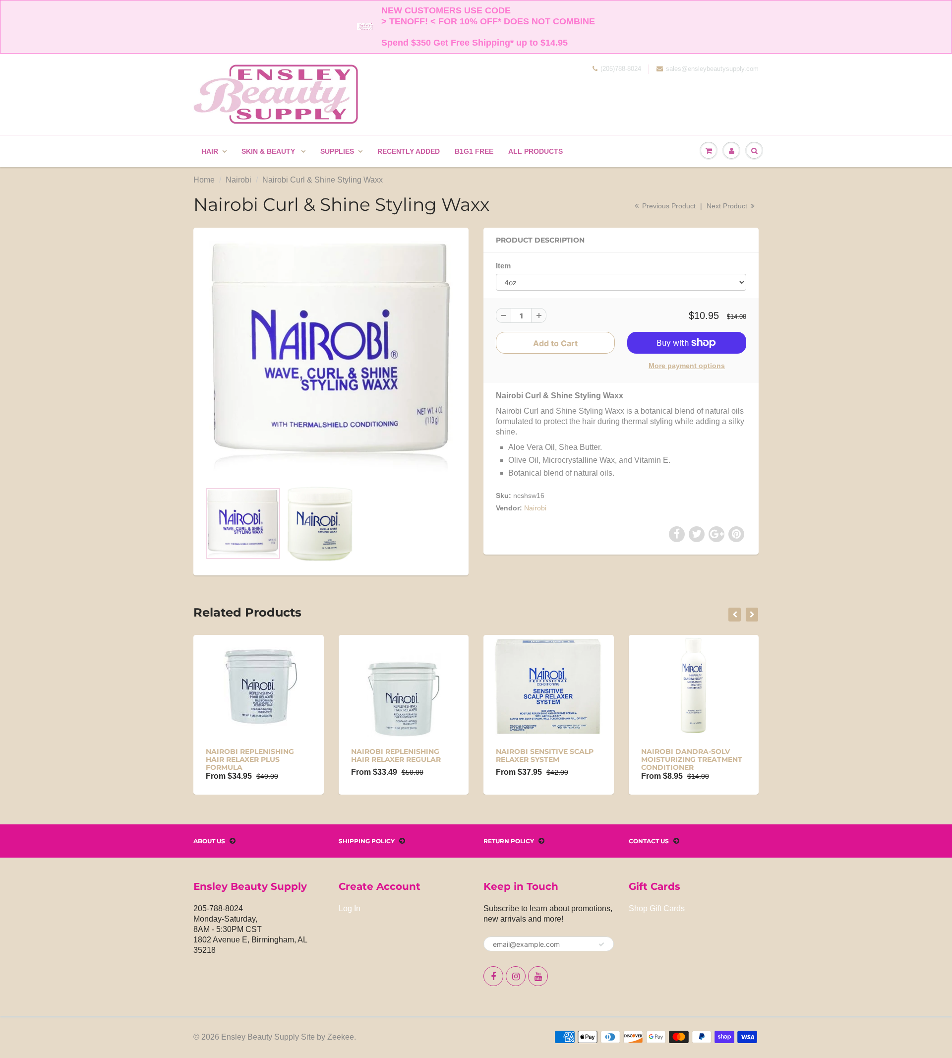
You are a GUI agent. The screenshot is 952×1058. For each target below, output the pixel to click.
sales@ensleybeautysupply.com (712, 68)
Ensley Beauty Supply (260, 1037)
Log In (349, 908)
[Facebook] (493, 976)
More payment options (687, 366)
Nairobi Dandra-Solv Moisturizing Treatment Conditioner (691, 759)
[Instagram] (516, 976)
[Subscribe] (601, 944)
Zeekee (340, 1037)
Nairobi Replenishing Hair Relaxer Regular (396, 755)
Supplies (337, 151)
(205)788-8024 (620, 68)
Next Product (728, 206)
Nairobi (238, 180)
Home (204, 180)
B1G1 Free (474, 151)
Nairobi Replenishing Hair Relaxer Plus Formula (250, 759)
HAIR (209, 151)
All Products (535, 151)
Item (503, 265)
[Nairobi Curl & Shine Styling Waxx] (331, 356)
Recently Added (408, 151)
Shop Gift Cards (657, 908)
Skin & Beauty (269, 151)
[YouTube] (538, 976)
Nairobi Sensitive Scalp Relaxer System (545, 755)
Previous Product (668, 206)
